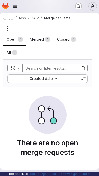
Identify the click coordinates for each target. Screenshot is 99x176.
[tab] (14, 39)
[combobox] (43, 78)
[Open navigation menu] (15, 6)
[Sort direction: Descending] (83, 78)
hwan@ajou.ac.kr (77, 174)
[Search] (83, 68)
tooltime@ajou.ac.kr (44, 174)
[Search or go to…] (78, 6)
